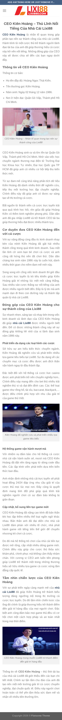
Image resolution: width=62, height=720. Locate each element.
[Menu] (4, 11)
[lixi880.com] (31, 10)
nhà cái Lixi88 (22, 323)
